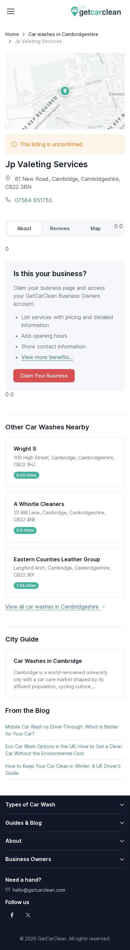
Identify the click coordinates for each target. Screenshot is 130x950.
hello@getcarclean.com (39, 890)
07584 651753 (32, 200)
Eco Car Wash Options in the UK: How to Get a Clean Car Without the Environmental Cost (63, 749)
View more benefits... (47, 357)
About (13, 840)
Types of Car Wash (30, 804)
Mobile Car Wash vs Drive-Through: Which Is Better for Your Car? (61, 730)
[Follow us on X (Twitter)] (28, 915)
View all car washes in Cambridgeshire (52, 606)
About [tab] (24, 228)
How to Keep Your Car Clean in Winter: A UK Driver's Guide (63, 769)
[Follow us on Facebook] (12, 915)
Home (12, 34)
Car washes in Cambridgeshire (63, 34)
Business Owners (28, 859)
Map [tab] (96, 228)
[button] (65, 91)
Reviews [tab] (60, 228)
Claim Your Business (44, 375)
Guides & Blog (23, 822)
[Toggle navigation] (10, 11)
